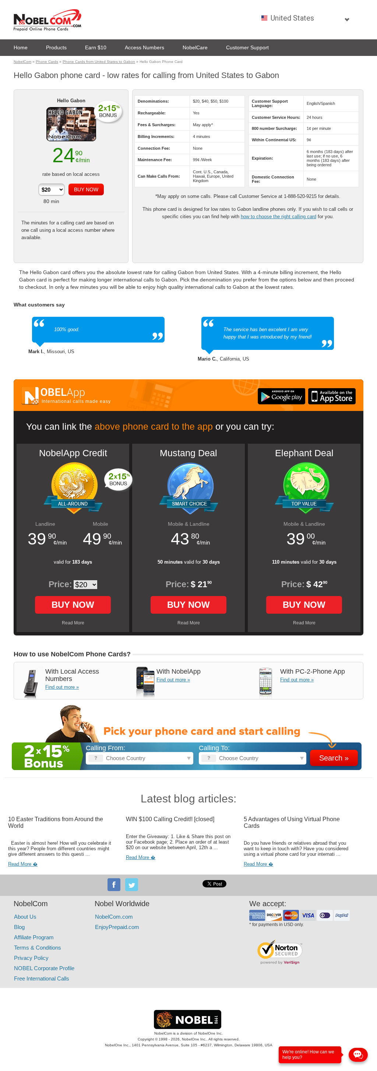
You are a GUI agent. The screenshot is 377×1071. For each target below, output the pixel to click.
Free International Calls (41, 978)
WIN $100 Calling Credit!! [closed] (170, 819)
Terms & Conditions (37, 947)
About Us (25, 917)
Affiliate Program (34, 937)
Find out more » (62, 687)
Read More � (23, 864)
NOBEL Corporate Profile (44, 968)
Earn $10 (95, 47)
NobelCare (195, 47)
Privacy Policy (31, 958)
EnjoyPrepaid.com (117, 927)
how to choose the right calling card (278, 216)
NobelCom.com (114, 917)
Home (21, 47)
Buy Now (73, 605)
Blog (19, 927)
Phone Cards (47, 62)
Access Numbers (144, 47)
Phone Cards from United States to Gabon (99, 62)
